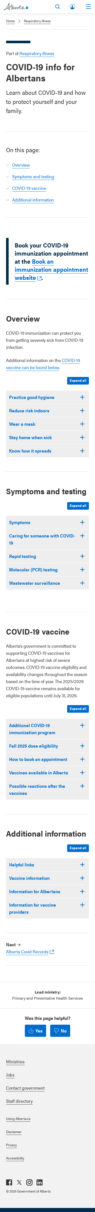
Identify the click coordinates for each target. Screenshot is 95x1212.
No (64, 1030)
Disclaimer (14, 1131)
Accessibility (15, 1157)
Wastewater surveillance (34, 583)
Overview (21, 165)
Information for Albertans (34, 891)
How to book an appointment (38, 759)
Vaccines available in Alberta (38, 772)
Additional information (33, 199)
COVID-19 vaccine (29, 188)
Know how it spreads (30, 450)
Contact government (25, 1088)
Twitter (19, 1182)
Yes (39, 1030)
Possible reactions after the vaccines (37, 789)
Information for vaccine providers (32, 908)
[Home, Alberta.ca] (15, 6)
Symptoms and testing (33, 176)
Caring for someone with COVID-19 (42, 539)
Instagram (29, 1182)
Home (10, 20)
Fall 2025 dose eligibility (33, 746)
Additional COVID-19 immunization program (32, 728)
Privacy (11, 1144)
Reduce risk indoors (29, 410)
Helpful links (21, 864)
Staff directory (19, 1101)
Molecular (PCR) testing (33, 569)
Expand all (78, 380)
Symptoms (19, 522)
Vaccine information (29, 878)
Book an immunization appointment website (51, 269)
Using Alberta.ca (18, 1118)
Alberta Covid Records (27, 951)
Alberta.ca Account (72, 5)
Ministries (15, 1061)
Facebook (9, 1182)
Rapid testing (22, 556)
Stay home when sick (30, 437)
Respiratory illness (37, 20)
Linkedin (39, 1182)
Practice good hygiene (31, 397)
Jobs (10, 1074)
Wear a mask (22, 424)
